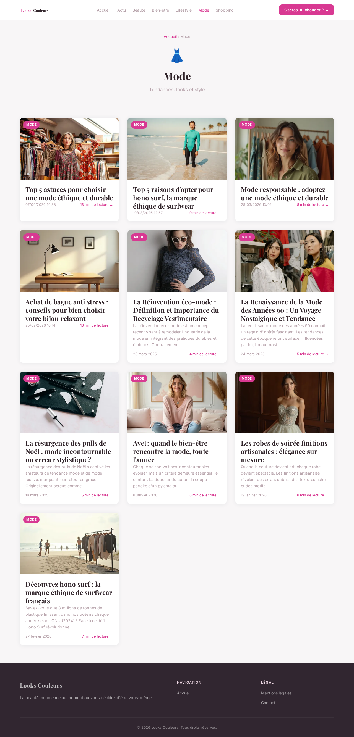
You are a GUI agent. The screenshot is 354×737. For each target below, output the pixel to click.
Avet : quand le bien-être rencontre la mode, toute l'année (171, 451)
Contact (268, 702)
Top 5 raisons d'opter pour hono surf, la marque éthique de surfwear (173, 197)
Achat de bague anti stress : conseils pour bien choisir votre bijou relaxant (66, 310)
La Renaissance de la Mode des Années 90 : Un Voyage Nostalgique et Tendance (281, 310)
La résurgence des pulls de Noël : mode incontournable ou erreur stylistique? (68, 451)
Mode (203, 9)
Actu (121, 9)
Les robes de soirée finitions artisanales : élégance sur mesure (284, 451)
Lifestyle (184, 9)
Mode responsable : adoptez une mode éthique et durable (285, 193)
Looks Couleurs (41, 685)
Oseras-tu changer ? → (306, 9)
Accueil (104, 9)
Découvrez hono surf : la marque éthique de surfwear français (68, 592)
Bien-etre (160, 9)
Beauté (138, 9)
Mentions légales (276, 693)
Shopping (225, 9)
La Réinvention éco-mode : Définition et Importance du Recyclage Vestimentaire (176, 310)
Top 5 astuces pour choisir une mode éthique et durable (69, 193)
